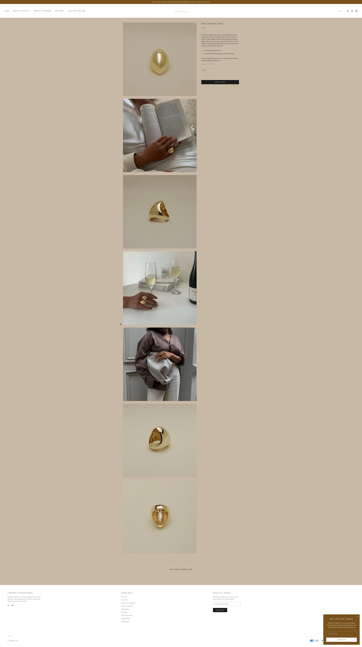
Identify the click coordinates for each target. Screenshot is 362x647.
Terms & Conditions (127, 606)
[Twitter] (210, 64)
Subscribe (341, 639)
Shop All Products (21, 11)
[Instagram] (8, 605)
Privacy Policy (125, 609)
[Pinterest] (212, 64)
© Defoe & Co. (13, 641)
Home (7, 11)
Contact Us (124, 600)
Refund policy (125, 622)
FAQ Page (124, 612)
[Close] (357, 617)
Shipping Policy (125, 618)
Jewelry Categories (42, 11)
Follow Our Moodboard (128, 603)
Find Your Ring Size (76, 11)
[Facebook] (207, 64)
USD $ (340, 11)
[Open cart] (356, 11)
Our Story (59, 11)
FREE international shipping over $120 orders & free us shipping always (181, 2)
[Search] (352, 11)
